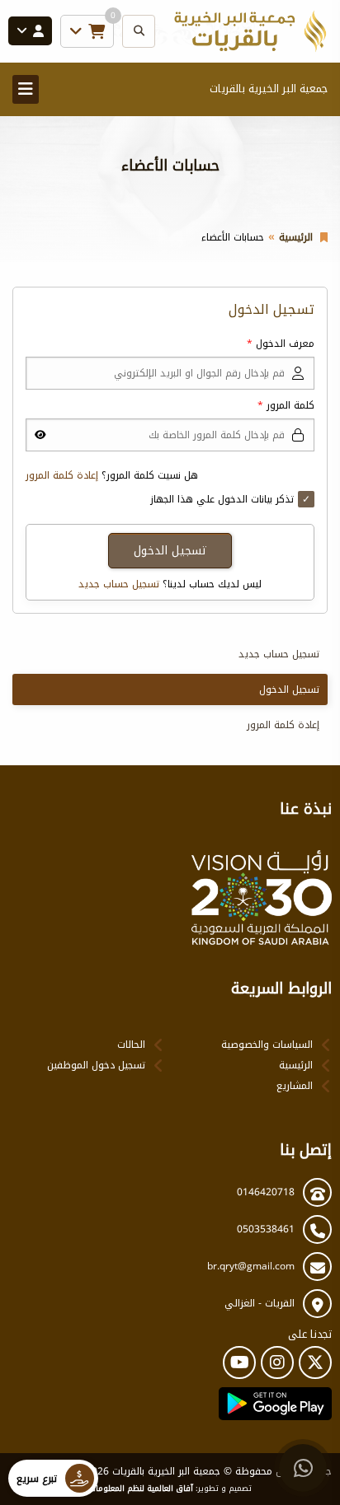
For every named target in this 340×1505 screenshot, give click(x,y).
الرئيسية (296, 237)
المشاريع (294, 1086)
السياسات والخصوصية (267, 1044)
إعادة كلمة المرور (62, 475)
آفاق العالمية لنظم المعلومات (141, 1488)
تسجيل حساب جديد (118, 584)
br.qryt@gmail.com (251, 1266)
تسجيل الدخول (289, 689)
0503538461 (266, 1229)
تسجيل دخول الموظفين (96, 1065)
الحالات (131, 1044)
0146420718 (266, 1192)
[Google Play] (275, 1403)
